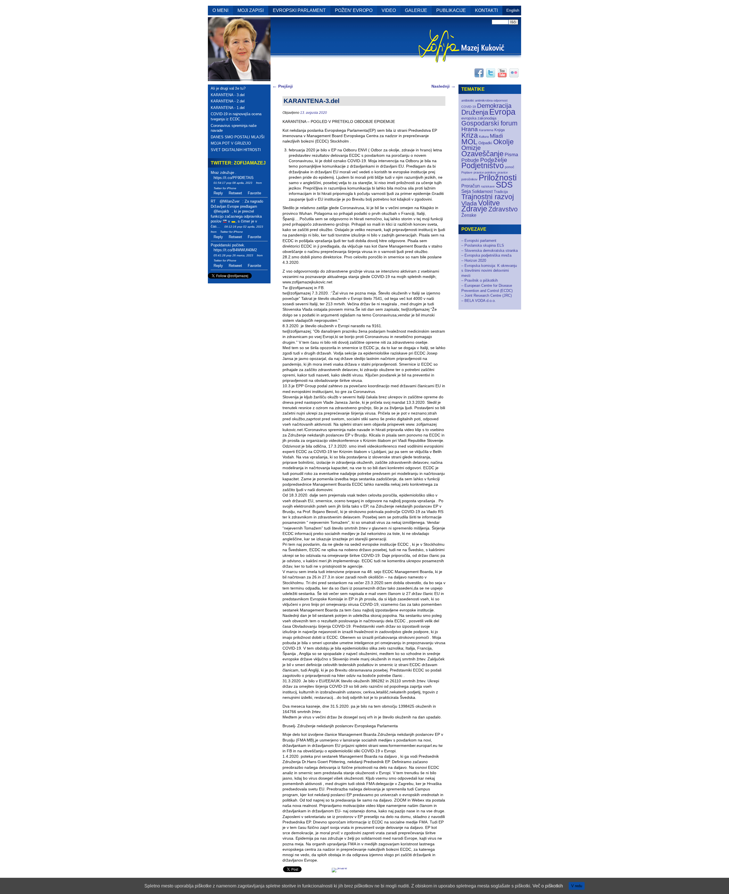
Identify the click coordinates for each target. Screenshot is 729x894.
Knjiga (499, 130)
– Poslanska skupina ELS (482, 245)
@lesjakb (221, 211)
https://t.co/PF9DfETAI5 (233, 178)
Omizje (471, 147)
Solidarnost (482, 191)
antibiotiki (467, 100)
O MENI (220, 10)
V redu (576, 886)
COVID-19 (468, 106)
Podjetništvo (482, 165)
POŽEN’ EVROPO (353, 10)
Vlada (469, 203)
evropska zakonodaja (478, 118)
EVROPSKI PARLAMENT (299, 10)
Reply (218, 193)
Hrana (469, 129)
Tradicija (501, 191)
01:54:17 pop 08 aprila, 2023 (233, 182)
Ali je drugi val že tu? (228, 88)
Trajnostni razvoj (487, 197)
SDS (504, 184)
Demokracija (494, 105)
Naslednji (443, 86)
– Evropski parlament (478, 240)
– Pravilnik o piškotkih (479, 280)
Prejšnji (282, 86)
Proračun (470, 186)
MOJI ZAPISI (250, 10)
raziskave (488, 186)
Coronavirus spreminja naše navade (234, 128)
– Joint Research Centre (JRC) (486, 295)
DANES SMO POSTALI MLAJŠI (238, 137)
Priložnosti (498, 177)
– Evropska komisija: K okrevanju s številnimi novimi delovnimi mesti (489, 270)
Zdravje (474, 209)
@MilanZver (229, 201)
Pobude (470, 160)
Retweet (235, 193)
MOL (469, 142)
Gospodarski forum (489, 123)
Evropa (502, 111)
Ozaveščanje (482, 154)
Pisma (511, 154)
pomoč (509, 167)
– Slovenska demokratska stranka (489, 250)
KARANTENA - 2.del (228, 101)
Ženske (468, 215)
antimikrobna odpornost (491, 100)
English (512, 10)
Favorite (254, 193)
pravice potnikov (485, 172)
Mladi (496, 136)
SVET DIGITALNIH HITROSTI (236, 150)
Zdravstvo (503, 209)
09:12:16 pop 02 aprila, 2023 (243, 226)
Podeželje (493, 159)
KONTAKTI (486, 10)
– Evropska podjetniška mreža (486, 255)
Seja (466, 191)
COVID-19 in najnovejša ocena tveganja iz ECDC (236, 116)
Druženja (474, 112)
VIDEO (389, 10)
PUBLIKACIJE (451, 10)
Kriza (469, 135)
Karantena (486, 130)
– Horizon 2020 (473, 260)
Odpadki (485, 143)
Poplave (466, 172)
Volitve (489, 203)
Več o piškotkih (548, 885)
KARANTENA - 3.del (228, 95)
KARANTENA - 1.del (228, 108)
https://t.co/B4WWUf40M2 (235, 250)
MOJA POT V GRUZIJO (231, 143)
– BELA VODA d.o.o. (478, 300)
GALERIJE (416, 10)
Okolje (503, 142)
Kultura (484, 136)
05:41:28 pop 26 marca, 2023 (233, 255)
